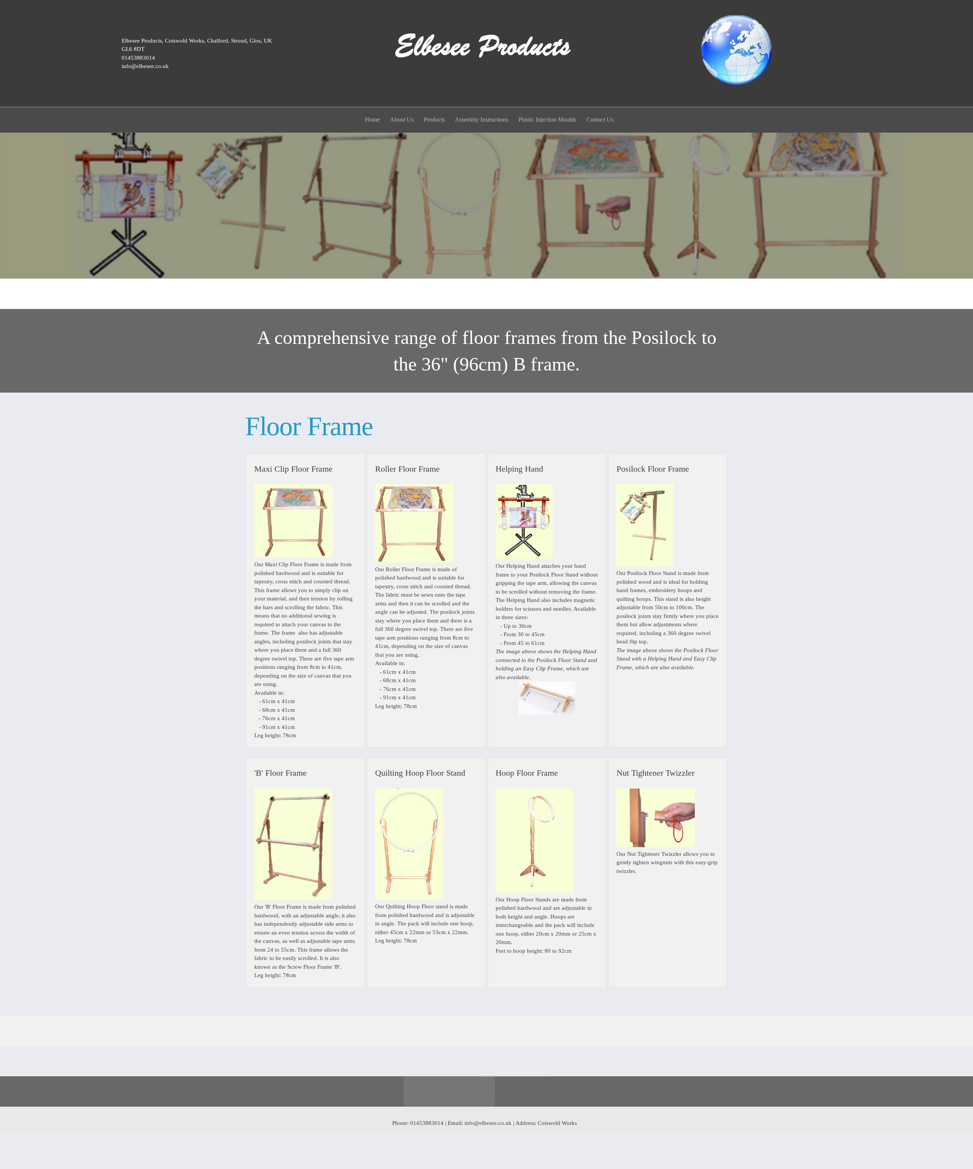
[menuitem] (372, 121)
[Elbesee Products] (486, 53)
